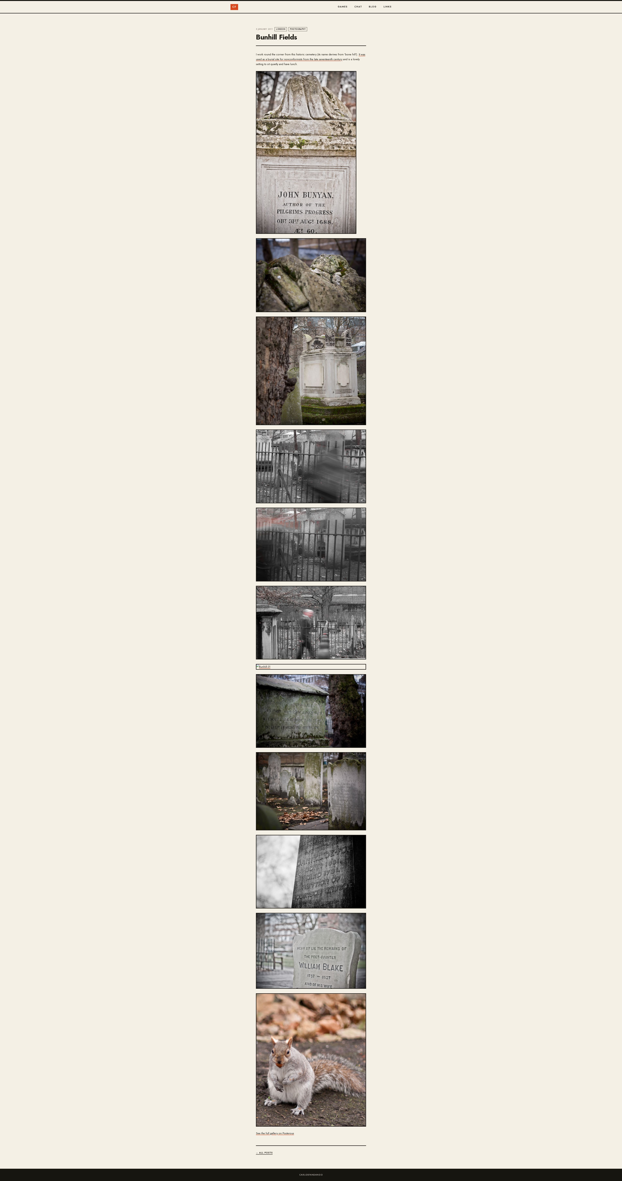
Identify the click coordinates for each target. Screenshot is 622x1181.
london (280, 29)
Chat (358, 6)
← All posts (264, 1152)
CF (234, 7)
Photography (297, 29)
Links (388, 6)
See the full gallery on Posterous (275, 1133)
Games (343, 6)
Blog (373, 6)
